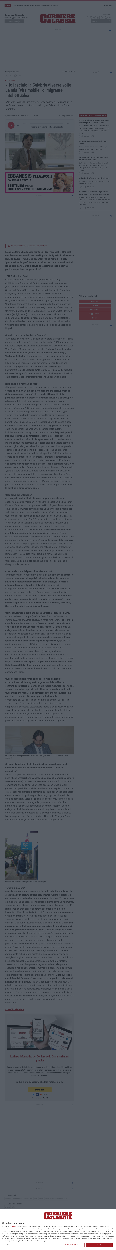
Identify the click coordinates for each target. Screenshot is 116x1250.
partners (14, 1226)
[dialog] (58, 1229)
